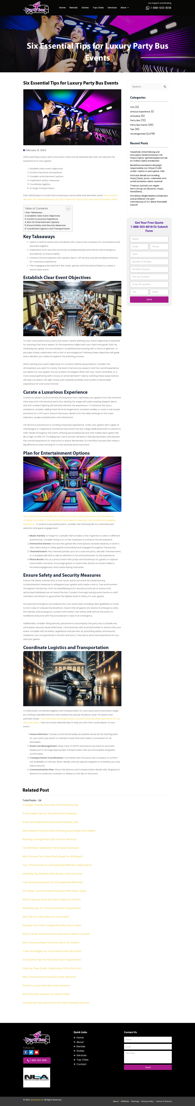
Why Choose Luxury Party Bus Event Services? (49, 977)
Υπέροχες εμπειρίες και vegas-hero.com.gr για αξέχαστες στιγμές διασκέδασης (147, 188)
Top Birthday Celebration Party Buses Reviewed (51, 847)
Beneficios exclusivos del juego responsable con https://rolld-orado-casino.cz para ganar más (147, 168)
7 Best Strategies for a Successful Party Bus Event (52, 951)
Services (112, 7)
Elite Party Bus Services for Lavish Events (46, 994)
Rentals (74, 7)
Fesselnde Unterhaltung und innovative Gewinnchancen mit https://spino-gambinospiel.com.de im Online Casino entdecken (148, 156)
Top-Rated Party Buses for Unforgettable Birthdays (53, 882)
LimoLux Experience (140, 111)
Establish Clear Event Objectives (43, 215)
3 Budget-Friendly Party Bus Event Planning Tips (50, 805)
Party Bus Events (139, 125)
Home (62, 7)
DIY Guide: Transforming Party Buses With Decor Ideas (54, 891)
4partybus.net (37, 1099)
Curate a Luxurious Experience (42, 219)
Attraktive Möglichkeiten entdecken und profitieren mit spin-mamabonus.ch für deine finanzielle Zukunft (149, 200)
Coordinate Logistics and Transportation (48, 228)
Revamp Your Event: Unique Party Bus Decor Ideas (52, 925)
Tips (132, 129)
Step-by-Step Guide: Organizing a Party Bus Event (52, 968)
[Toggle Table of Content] (67, 208)
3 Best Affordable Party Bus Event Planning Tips (50, 822)
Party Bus (135, 120)
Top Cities (98, 7)
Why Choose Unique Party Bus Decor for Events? (51, 942)
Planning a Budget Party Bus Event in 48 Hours (50, 839)
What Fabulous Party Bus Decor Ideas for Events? (52, 899)
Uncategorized (138, 133)
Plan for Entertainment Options (43, 222)
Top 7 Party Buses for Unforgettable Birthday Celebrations (57, 865)
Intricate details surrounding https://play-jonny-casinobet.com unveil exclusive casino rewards (148, 178)
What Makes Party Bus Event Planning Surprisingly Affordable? (59, 830)
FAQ (132, 107)
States (85, 7)
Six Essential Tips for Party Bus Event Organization (52, 959)
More (123, 7)
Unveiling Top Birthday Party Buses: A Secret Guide (52, 873)
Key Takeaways (34, 212)
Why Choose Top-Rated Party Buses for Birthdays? (53, 856)
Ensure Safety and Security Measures (46, 225)
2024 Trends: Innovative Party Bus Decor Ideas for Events (56, 934)
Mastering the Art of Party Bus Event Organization (52, 908)
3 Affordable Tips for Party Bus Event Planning (49, 813)
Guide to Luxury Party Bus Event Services (46, 985)
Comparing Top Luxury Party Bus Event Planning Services (56, 1002)
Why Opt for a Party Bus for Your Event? (46, 916)
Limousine (135, 116)
